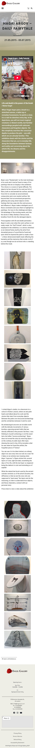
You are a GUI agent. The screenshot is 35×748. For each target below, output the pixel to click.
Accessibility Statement (17, 742)
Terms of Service (17, 736)
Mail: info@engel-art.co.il (17, 703)
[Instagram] (17, 713)
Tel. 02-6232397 (17, 705)
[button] (2, 8)
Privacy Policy (17, 733)
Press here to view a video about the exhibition (17, 489)
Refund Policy (17, 739)
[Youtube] (21, 713)
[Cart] (28, 8)
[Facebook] (14, 713)
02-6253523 (17, 707)
